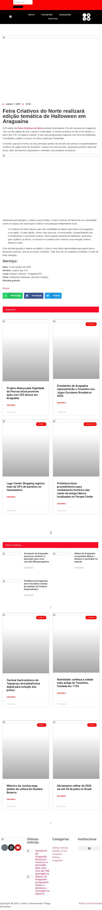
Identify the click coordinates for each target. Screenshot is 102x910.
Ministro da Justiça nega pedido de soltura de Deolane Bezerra (24, 789)
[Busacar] (18, 7)
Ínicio (31, 15)
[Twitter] (88, 15)
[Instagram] (84, 19)
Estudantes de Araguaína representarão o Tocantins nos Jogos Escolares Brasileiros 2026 (76, 390)
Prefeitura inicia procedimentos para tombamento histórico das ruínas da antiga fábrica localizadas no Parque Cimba (75, 490)
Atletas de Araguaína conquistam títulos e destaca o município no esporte (42, 885)
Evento (6, 288)
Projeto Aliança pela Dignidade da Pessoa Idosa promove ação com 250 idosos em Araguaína (25, 393)
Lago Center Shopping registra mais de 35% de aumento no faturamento (25, 487)
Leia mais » (11, 405)
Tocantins (47, 15)
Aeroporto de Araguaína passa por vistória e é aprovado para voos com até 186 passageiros (42, 862)
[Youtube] (88, 19)
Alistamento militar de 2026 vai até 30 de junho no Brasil (74, 787)
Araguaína (65, 15)
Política (53, 19)
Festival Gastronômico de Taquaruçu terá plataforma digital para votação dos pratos (23, 685)
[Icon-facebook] (84, 15)
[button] (13, 296)
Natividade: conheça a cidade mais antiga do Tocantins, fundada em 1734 (75, 683)
